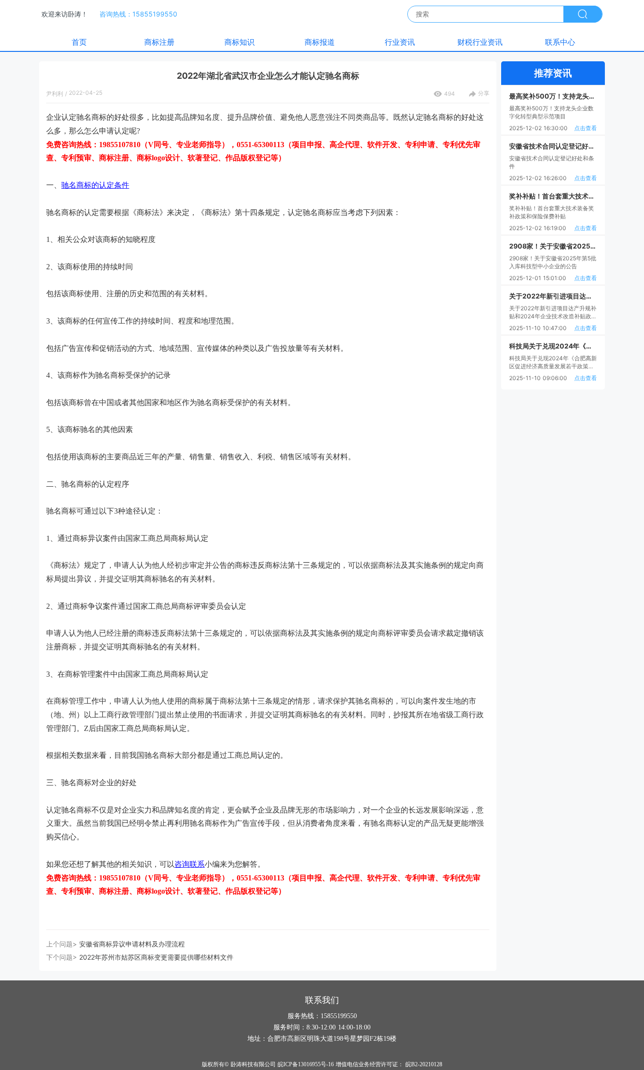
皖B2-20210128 (423, 1064)
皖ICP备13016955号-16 (306, 1064)
